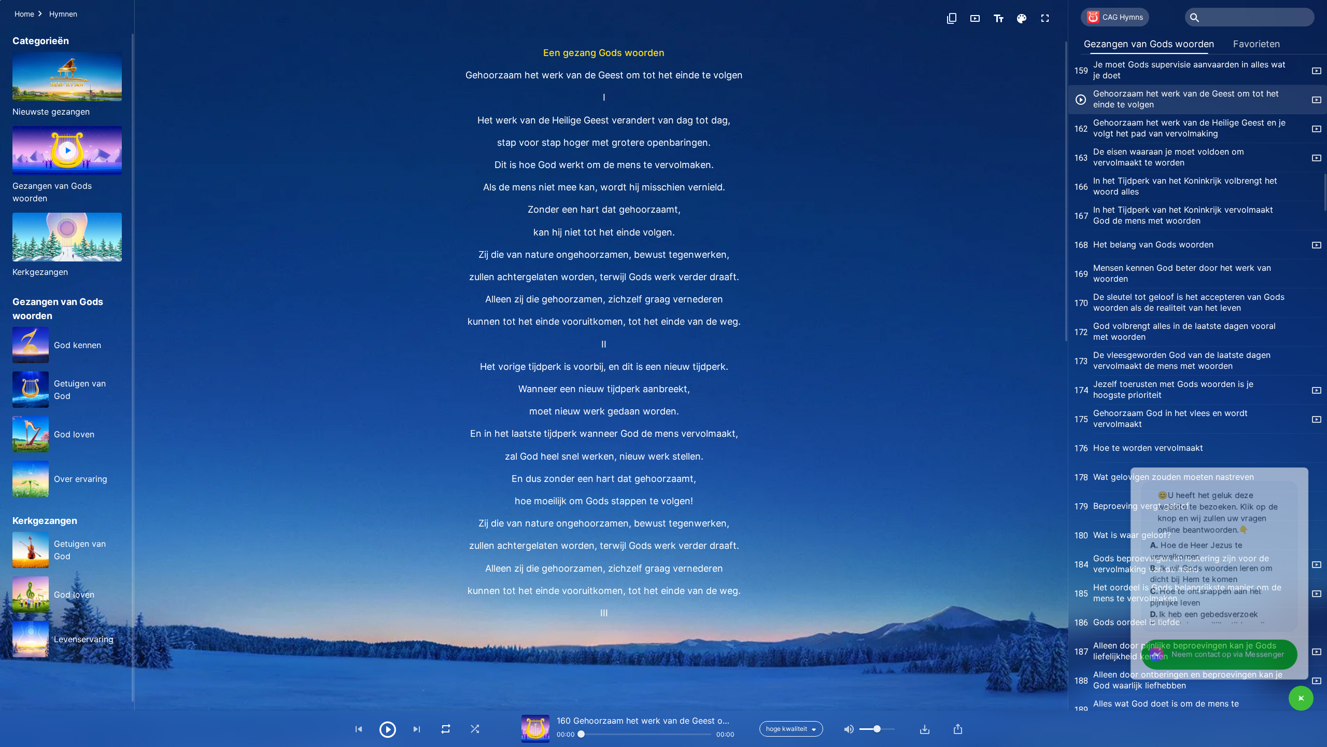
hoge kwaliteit (786, 728)
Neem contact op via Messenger (1220, 652)
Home (24, 13)
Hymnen (63, 13)
